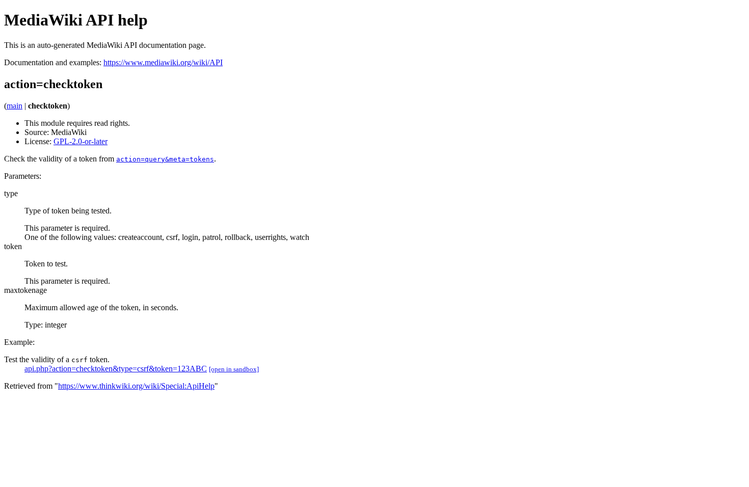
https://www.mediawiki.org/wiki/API (163, 62)
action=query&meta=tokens (165, 159)
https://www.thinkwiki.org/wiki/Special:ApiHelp (136, 386)
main (14, 105)
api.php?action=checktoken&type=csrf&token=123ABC (115, 368)
